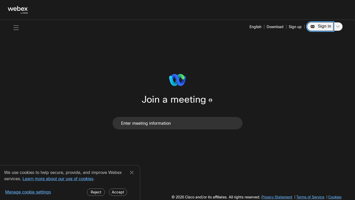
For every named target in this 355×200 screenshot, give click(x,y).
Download (275, 27)
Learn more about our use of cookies (58, 179)
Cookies (334, 197)
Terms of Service (310, 197)
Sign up (295, 27)
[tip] (210, 100)
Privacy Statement (276, 197)
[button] (16, 27)
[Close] (132, 173)
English (255, 27)
